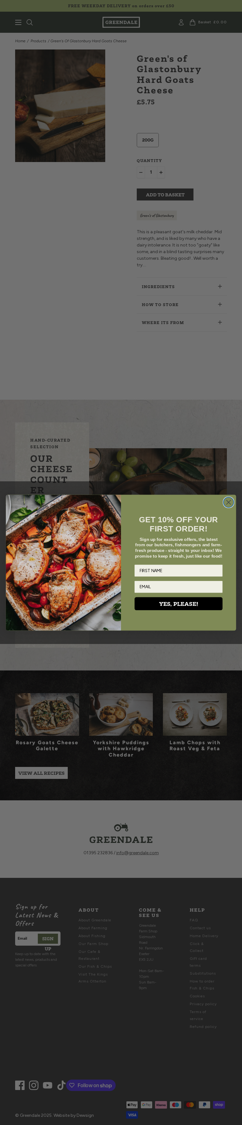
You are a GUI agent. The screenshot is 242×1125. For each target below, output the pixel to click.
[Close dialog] (228, 502)
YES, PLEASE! (178, 604)
